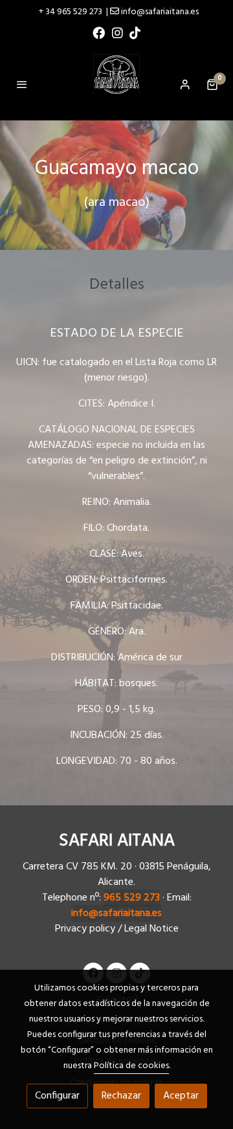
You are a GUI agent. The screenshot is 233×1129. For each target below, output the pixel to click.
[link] (116, 84)
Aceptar (181, 1096)
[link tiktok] (134, 32)
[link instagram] (117, 32)
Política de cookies (131, 1065)
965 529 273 (132, 897)
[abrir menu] (22, 84)
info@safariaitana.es (116, 913)
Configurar (57, 1096)
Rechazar (121, 1096)
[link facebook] (99, 32)
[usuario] (185, 84)
